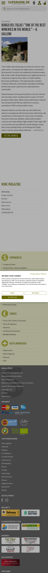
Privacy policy (35, 274)
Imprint (43, 274)
